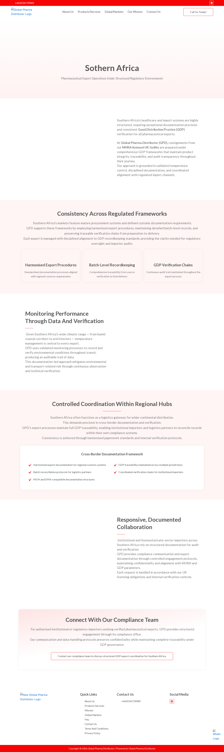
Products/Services (89, 11)
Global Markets (114, 11)
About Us (68, 11)
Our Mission (135, 11)
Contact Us (154, 11)
